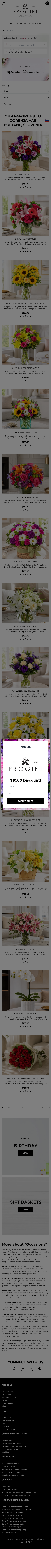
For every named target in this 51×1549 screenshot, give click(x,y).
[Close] (43, 746)
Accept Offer (25, 801)
